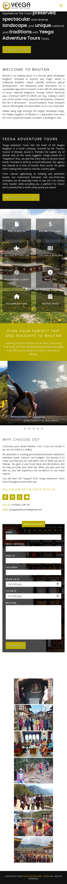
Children (11, 567)
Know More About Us (21, 197)
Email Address (15, 544)
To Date (11, 591)
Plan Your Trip (16, 49)
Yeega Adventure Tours (36, 876)
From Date (13, 579)
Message (11, 603)
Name (9, 532)
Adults (10, 555)
